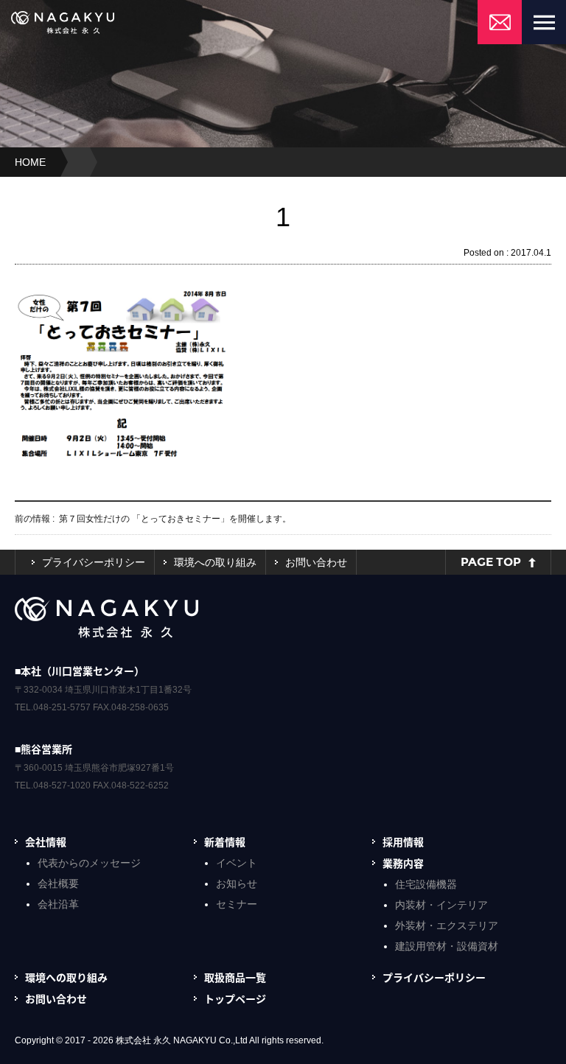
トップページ (235, 998)
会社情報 (45, 841)
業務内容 (403, 862)
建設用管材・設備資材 (446, 946)
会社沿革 (58, 904)
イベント (236, 863)
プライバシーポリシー (93, 562)
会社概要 (58, 883)
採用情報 (403, 841)
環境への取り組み (215, 562)
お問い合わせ (316, 562)
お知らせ (236, 883)
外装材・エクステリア (446, 925)
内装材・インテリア (441, 905)
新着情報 (224, 841)
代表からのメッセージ (89, 863)
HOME (30, 162)
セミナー (236, 904)
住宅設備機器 (426, 884)
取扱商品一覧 (235, 977)
